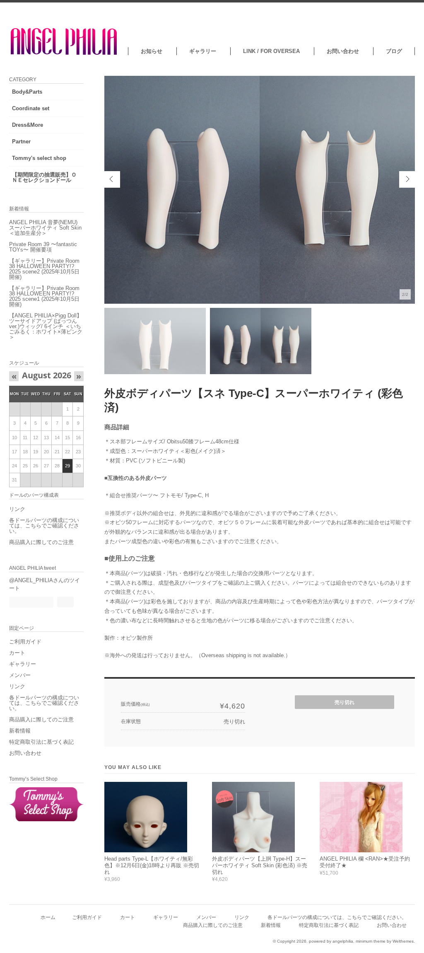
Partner (21, 141)
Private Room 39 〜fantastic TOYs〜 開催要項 (43, 247)
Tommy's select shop (39, 158)
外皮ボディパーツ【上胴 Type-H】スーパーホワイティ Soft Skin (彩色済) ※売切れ (259, 865)
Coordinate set (30, 108)
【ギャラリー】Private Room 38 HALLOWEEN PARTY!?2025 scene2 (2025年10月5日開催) (44, 269)
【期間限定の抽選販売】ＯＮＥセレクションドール (44, 177)
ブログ (394, 51)
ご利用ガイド (25, 642)
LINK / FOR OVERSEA (271, 51)
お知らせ (151, 51)
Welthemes (403, 941)
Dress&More (27, 125)
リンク (17, 509)
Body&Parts (27, 92)
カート (17, 653)
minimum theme (370, 941)
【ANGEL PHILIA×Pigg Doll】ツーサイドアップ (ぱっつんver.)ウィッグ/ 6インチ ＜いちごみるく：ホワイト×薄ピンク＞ (45, 326)
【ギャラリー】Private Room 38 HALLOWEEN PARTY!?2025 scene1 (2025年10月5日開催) (44, 296)
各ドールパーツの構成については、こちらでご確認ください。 (44, 525)
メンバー (20, 675)
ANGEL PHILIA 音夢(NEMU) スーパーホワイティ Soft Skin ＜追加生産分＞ (45, 227)
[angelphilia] (64, 53)
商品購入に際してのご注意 (41, 542)
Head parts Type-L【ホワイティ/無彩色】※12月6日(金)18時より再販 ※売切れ (151, 865)
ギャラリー (202, 51)
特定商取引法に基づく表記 (41, 742)
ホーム (48, 917)
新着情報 (20, 731)
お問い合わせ (343, 51)
